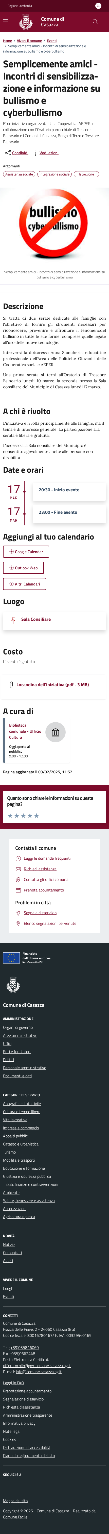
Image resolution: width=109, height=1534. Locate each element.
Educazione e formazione (24, 1168)
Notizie (9, 1244)
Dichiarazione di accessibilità (26, 1447)
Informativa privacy (19, 1423)
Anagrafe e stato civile (22, 1104)
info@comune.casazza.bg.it (39, 1372)
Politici (8, 1060)
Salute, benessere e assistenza (29, 1200)
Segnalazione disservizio (23, 1399)
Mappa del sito (15, 1501)
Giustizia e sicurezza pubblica (27, 1176)
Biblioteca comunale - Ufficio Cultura (25, 731)
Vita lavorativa (15, 1120)
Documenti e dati (17, 1076)
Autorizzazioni (14, 1209)
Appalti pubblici (15, 1136)
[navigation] (6, 21)
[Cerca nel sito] (95, 22)
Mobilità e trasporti (19, 1160)
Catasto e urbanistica (21, 1144)
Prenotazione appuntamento (27, 1391)
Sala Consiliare (36, 619)
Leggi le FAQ (13, 1383)
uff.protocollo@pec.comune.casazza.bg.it (37, 1366)
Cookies (9, 1439)
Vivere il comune (29, 40)
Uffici (7, 1043)
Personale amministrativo (24, 1068)
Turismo (9, 1152)
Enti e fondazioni (17, 1052)
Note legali (12, 1431)
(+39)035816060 (24, 1347)
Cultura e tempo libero (21, 1112)
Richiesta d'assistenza (21, 1407)
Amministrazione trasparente (27, 1415)
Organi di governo (18, 1027)
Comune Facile (15, 1517)
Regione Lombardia (20, 6)
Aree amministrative (20, 1035)
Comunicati (12, 1252)
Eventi (52, 40)
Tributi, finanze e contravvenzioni (30, 1184)
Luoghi (8, 1288)
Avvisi (8, 1261)
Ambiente (11, 1192)
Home (7, 40)
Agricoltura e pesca (19, 1217)
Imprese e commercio (21, 1128)
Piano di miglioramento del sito (29, 1455)
